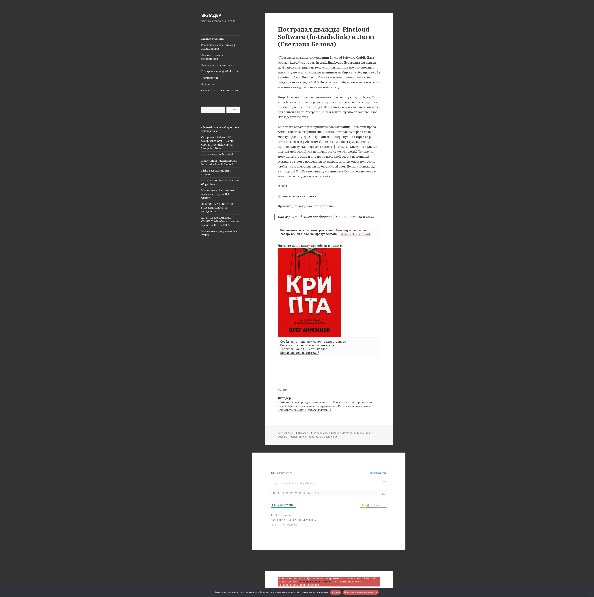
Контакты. (340, 581)
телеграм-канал (325, 406)
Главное (336, 433)
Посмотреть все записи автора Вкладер (303, 410)
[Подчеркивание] (283, 493)
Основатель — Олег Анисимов (220, 90)
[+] (317, 493)
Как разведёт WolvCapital (217, 154)
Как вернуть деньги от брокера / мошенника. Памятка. (326, 216)
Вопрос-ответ (321, 433)
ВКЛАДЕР (211, 15)
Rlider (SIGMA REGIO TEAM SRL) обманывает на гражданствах (217, 207)
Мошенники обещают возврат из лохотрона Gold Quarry (218, 194)
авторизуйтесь (377, 472)
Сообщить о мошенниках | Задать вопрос (218, 46)
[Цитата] (300, 493)
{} (313, 493)
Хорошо (336, 592)
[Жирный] (274, 493)
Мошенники (364, 433)
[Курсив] (278, 493)
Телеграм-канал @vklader (217, 71)
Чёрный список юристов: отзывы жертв (313, 436)
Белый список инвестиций (299, 352)
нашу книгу (301, 246)
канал (299, 349)
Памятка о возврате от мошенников (215, 56)
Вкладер (303, 433)
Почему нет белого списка (217, 65)
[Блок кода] (304, 493)
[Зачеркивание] (287, 493)
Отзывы (282, 436)
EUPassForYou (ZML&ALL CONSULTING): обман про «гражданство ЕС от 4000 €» (220, 221)
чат (311, 349)
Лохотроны (349, 433)
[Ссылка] (309, 493)
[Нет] (590, 592)
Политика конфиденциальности (360, 592)
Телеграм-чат (209, 77)
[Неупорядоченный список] (296, 493)
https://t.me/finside (355, 234)
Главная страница (212, 38)
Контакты (207, 84)
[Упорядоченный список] (291, 493)
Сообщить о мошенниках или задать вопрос (313, 341)
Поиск (233, 109)
